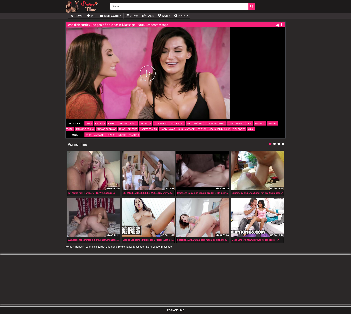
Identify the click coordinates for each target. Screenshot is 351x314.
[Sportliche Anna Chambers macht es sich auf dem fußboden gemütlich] (202, 217)
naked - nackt (167, 129)
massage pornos (106, 129)
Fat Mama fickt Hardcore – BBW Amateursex (91, 193)
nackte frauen (148, 129)
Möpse (122, 134)
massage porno (85, 129)
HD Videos (145, 123)
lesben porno (236, 123)
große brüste (128, 123)
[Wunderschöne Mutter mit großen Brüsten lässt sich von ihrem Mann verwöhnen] (93, 217)
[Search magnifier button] (251, 6)
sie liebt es (239, 129)
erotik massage (94, 134)
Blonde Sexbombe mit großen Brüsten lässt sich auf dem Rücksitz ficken (161, 240)
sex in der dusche (220, 129)
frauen (112, 123)
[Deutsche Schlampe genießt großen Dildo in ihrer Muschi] (202, 170)
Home (68, 246)
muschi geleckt (128, 129)
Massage (260, 123)
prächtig (134, 134)
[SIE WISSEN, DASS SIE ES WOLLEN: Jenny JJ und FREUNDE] (148, 170)
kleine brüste (194, 123)
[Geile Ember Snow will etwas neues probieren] (257, 217)
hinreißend (160, 123)
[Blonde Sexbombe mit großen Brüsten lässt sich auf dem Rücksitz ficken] (148, 217)
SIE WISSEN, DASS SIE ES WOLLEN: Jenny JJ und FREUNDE (154, 193)
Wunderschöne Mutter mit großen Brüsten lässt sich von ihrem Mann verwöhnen (110, 240)
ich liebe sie (177, 123)
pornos (202, 129)
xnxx (250, 129)
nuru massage (186, 129)
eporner (100, 123)
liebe (249, 123)
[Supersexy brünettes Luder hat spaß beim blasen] (257, 170)
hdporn (111, 134)
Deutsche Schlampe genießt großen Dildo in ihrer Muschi (206, 193)
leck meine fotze (215, 123)
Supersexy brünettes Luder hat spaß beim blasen (257, 193)
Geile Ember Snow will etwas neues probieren (255, 240)
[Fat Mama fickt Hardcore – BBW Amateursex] (93, 170)
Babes (89, 123)
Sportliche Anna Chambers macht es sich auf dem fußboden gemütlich (213, 240)
